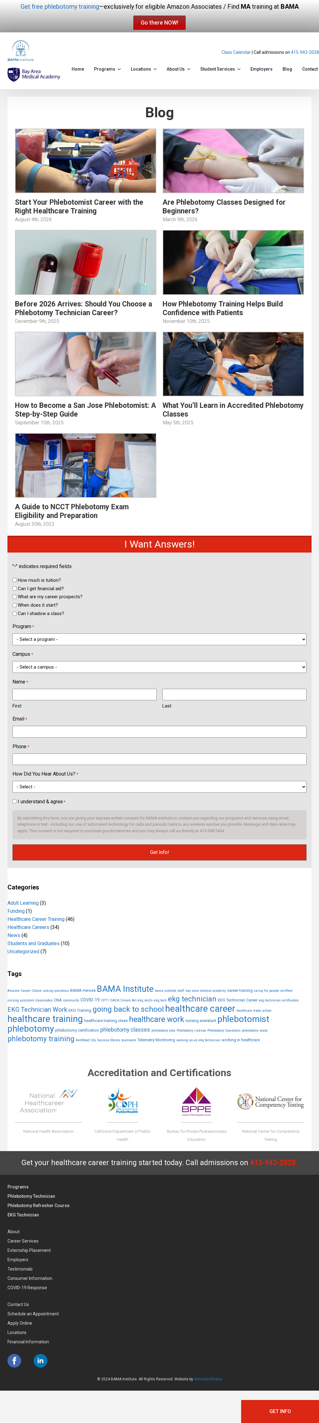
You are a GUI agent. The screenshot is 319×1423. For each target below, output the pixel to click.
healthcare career (200, 1008)
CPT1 (105, 1000)
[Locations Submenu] (156, 68)
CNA (58, 1000)
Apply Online (19, 1323)
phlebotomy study (255, 1031)
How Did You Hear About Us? (45, 774)
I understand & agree (41, 802)
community (71, 1000)
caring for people (266, 991)
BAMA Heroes (83, 990)
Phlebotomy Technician (31, 1196)
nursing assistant (200, 1020)
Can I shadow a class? (41, 613)
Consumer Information (29, 1278)
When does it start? (38, 605)
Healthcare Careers (28, 927)
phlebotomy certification (77, 1030)
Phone (20, 746)
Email (19, 719)
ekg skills (145, 1000)
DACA (114, 1000)
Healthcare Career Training (35, 919)
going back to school (128, 1009)
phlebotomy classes (125, 1029)
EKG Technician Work (37, 1009)
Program (23, 626)
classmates (44, 1000)
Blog (287, 69)
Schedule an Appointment (33, 1313)
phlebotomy (30, 1029)
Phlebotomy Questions (223, 1031)
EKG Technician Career (238, 1000)
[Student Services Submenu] (240, 68)
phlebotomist (243, 1019)
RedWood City (86, 1040)
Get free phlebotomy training (60, 6)
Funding (16, 911)
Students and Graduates (33, 943)
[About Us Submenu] (190, 68)
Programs (104, 69)
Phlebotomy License (191, 1031)
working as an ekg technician (198, 1040)
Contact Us (18, 1304)
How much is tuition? (39, 580)
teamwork (128, 1040)
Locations (141, 69)
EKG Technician (23, 1214)
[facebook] (14, 1361)
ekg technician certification (279, 1000)
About (13, 1231)
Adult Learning (23, 903)
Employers (261, 69)
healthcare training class (106, 1020)
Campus (22, 654)
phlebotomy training (40, 1038)
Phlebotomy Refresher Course (38, 1205)
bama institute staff (169, 991)
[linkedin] (40, 1361)
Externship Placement (29, 1250)
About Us (176, 69)
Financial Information (28, 1341)
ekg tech (160, 1000)
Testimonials (20, 1269)
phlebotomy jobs (163, 1031)
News (13, 935)
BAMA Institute (125, 989)
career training (240, 990)
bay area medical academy (206, 991)
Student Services (217, 69)
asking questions (56, 991)
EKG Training (80, 1010)
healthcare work (156, 1019)
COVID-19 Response (27, 1287)
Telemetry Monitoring (156, 1040)
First (16, 706)
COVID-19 (90, 1000)
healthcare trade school (253, 1011)
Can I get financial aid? (41, 588)
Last (166, 706)
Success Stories (108, 1040)
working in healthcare (240, 1040)
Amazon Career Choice (24, 991)
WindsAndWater (208, 1379)
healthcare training (45, 1019)
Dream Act (128, 1000)
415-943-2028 (305, 52)
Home (78, 69)
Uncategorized (23, 951)
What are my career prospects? (50, 597)
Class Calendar (236, 52)
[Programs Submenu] (120, 68)
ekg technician (192, 999)
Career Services (23, 1241)
